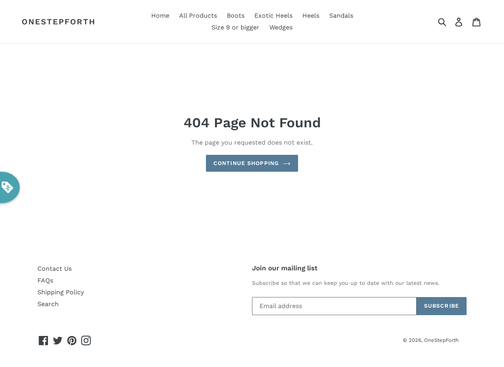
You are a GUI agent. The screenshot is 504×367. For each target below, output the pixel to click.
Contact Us (54, 268)
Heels (310, 15)
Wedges (281, 27)
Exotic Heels (273, 15)
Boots (236, 15)
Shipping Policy (60, 292)
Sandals (341, 15)
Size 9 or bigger (235, 27)
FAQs (45, 280)
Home (160, 15)
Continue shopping (246, 163)
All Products (198, 15)
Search (48, 304)
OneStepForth (59, 21)
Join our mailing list (284, 268)
